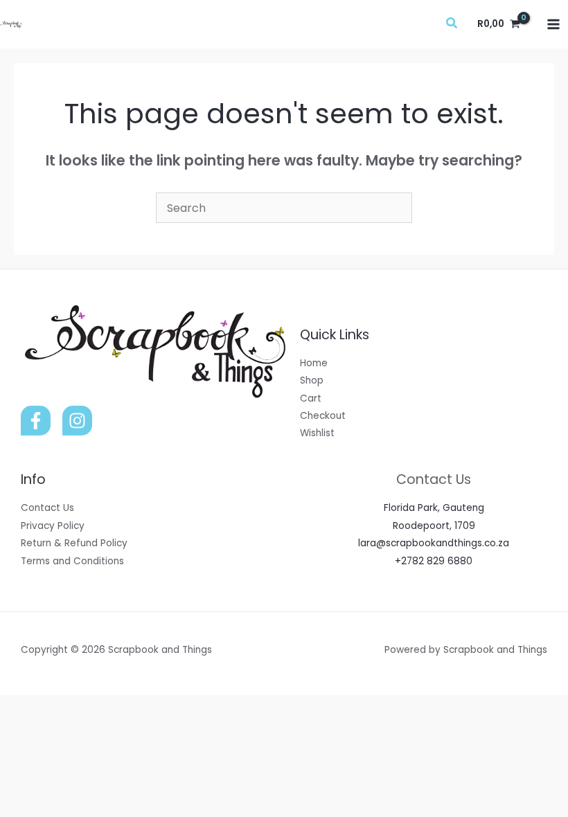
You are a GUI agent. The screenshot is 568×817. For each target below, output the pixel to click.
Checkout (323, 415)
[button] (452, 24)
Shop (311, 380)
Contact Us (47, 507)
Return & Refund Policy (74, 543)
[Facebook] (36, 421)
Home (314, 363)
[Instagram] (77, 421)
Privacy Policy (53, 525)
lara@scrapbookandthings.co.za (433, 543)
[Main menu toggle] (554, 24)
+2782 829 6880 (433, 561)
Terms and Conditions (72, 561)
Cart (310, 398)
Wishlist (317, 433)
